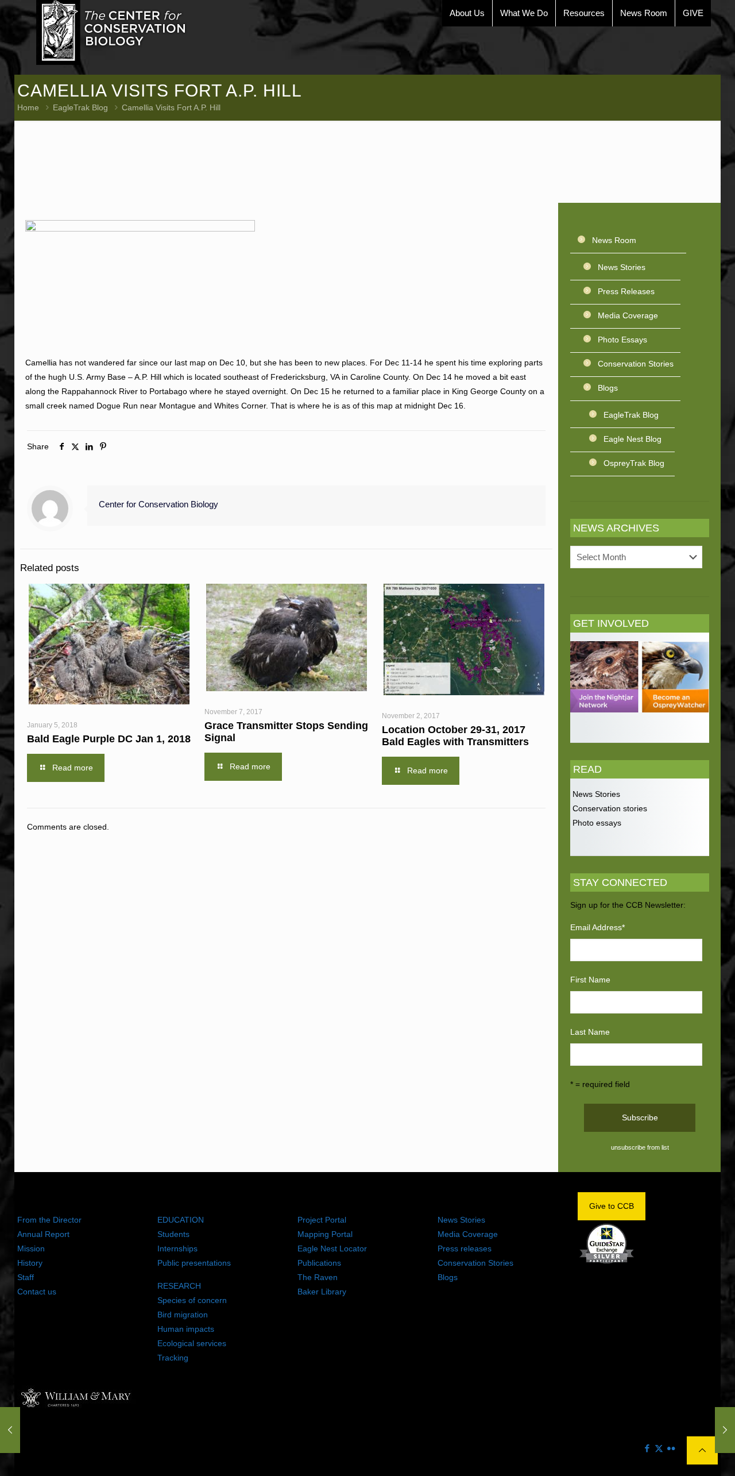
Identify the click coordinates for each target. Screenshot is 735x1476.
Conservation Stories (636, 363)
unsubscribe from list (640, 1147)
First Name (590, 979)
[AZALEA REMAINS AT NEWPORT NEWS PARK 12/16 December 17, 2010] (10, 1430)
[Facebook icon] (647, 1448)
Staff (25, 1277)
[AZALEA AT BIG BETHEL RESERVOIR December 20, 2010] (725, 1430)
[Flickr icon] (671, 1448)
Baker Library (321, 1291)
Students (173, 1234)
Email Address (597, 927)
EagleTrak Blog (80, 107)
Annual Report (43, 1234)
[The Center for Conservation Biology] (111, 32)
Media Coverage (628, 315)
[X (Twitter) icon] (659, 1448)
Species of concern (192, 1300)
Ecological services (191, 1343)
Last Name (590, 1031)
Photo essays (595, 822)
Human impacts (185, 1329)
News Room (614, 240)
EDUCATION (180, 1219)
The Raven (317, 1277)
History (29, 1262)
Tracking (172, 1357)
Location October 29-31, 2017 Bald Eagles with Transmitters (455, 735)
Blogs (608, 387)
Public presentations (194, 1262)
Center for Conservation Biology (158, 504)
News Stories (621, 267)
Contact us (36, 1291)
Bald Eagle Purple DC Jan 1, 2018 (109, 739)
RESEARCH (179, 1285)
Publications (319, 1262)
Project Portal (321, 1219)
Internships (177, 1248)
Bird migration (182, 1314)
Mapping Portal (325, 1234)
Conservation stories (608, 808)
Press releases (465, 1248)
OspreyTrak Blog (634, 463)
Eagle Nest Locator (332, 1248)
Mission (31, 1248)
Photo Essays (622, 339)
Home (28, 107)
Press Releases (626, 291)
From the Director (49, 1219)
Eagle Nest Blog (633, 439)
